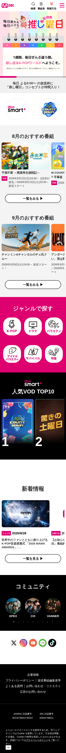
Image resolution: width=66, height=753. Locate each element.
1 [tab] (1, 77)
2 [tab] (18, 77)
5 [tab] (33, 622)
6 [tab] (37, 622)
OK (8, 747)
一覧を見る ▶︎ (33, 558)
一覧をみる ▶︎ (33, 198)
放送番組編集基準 (49, 680)
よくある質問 (14, 686)
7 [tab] (42, 622)
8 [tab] (47, 622)
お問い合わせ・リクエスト (43, 686)
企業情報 (33, 674)
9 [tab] (52, 622)
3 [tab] (34, 77)
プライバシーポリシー (19, 680)
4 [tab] (51, 77)
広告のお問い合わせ (33, 691)
